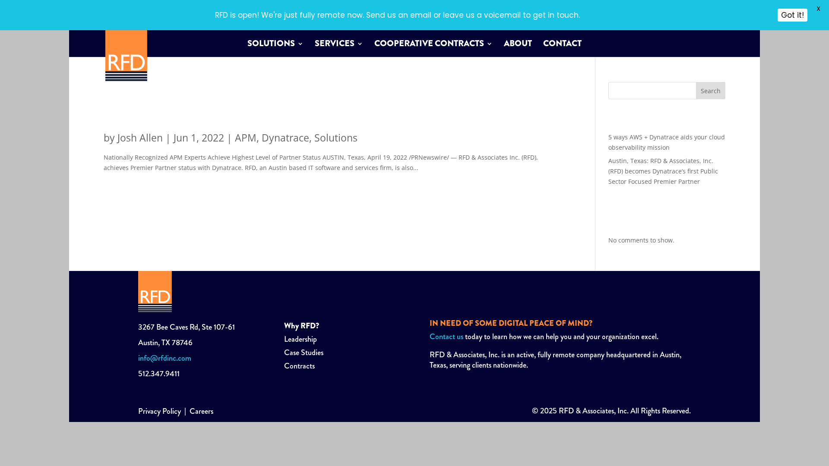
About (518, 45)
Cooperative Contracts (429, 45)
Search (711, 91)
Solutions (271, 45)
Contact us (446, 336)
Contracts (299, 366)
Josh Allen (140, 138)
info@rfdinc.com (164, 358)
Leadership (300, 339)
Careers (201, 411)
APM (245, 138)
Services (334, 45)
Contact (562, 45)
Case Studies (303, 352)
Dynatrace (285, 138)
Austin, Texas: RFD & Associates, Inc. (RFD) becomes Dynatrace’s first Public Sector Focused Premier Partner (311, 105)
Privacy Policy (159, 411)
